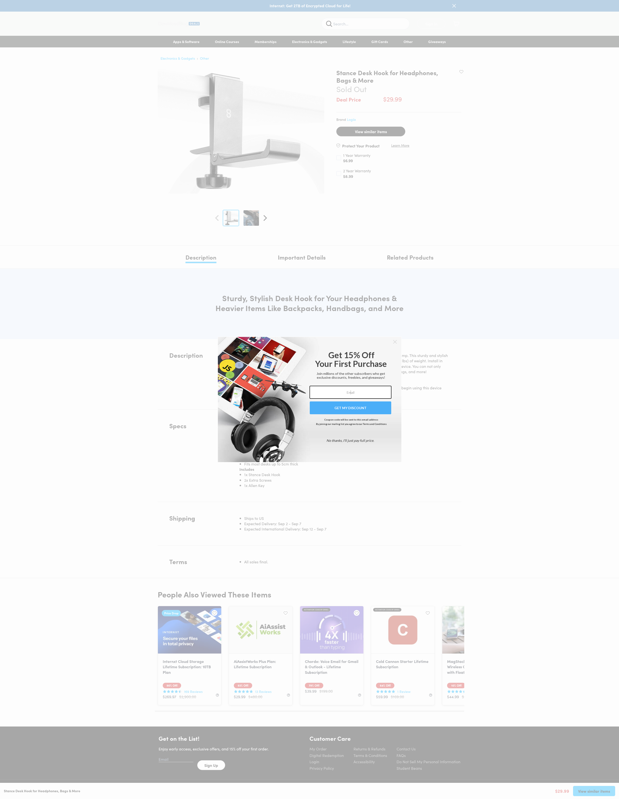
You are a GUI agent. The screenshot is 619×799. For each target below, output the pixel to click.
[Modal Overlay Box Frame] (310, 399)
